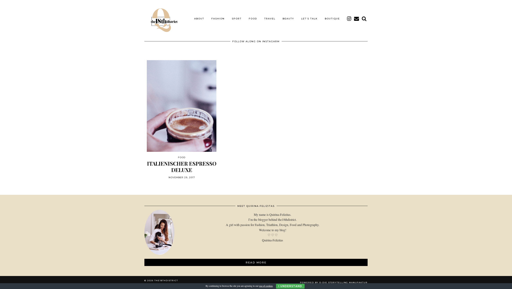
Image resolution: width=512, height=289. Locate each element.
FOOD (253, 18)
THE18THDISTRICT (166, 280)
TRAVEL (269, 18)
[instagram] (349, 18)
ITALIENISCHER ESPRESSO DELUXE (181, 166)
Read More (256, 262)
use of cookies (266, 285)
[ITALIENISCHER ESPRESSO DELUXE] (181, 106)
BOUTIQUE (332, 18)
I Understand (290, 286)
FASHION (218, 18)
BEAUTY (288, 18)
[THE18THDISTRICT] (162, 18)
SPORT (237, 18)
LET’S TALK (309, 18)
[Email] (356, 18)
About (199, 18)
